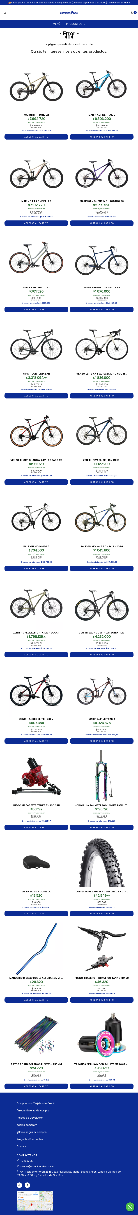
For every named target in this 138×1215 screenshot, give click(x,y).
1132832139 (26, 1160)
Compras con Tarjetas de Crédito (36, 1103)
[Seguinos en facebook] (27, 1185)
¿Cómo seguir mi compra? (32, 1132)
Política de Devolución (30, 1117)
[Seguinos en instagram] (19, 1185)
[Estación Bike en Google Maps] (35, 1209)
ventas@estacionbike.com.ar (37, 1166)
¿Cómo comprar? (27, 1124)
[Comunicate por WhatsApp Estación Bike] (130, 1206)
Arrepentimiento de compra (33, 1110)
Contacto (22, 1146)
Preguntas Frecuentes (30, 1139)
